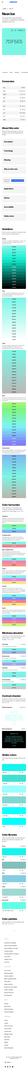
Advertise (6, 1039)
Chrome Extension (9, 1012)
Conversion (5, 72)
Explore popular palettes (10, 945)
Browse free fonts (8, 992)
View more (11, 923)
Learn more (20, 511)
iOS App (6, 1003)
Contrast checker (8, 951)
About (11, 72)
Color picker (7, 956)
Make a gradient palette (10, 978)
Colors (4, 8)
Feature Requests (8, 1048)
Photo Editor (7, 981)
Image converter (8, 984)
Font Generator (8, 995)
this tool (6, 702)
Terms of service (8, 1025)
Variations (17, 72)
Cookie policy (7, 1031)
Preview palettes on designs (11, 953)
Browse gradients (8, 973)
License (6, 1023)
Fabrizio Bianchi (15, 1057)
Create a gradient (8, 976)
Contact (6, 1045)
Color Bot (6, 962)
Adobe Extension (8, 1009)
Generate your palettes (10, 942)
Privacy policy (7, 1028)
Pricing (6, 1020)
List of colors (7, 970)
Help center (7, 1037)
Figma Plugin (7, 1006)
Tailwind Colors (8, 959)
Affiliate (6, 1042)
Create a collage (8, 989)
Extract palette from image (11, 948)
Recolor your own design (10, 987)
